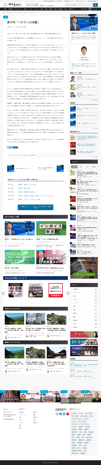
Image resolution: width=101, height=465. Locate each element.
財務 (85, 450)
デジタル (86, 418)
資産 (25, 9)
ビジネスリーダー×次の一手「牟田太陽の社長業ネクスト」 (51, 270)
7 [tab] (35, 303)
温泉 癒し (89, 437)
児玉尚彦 (91, 432)
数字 (42, 9)
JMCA (49, 462)
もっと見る (94, 99)
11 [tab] (45, 303)
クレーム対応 (84, 416)
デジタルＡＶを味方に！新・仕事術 (36, 333)
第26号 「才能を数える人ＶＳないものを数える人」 (19, 240)
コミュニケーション (77, 418)
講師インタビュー (76, 448)
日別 (74, 166)
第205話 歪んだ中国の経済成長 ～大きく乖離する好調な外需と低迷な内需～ (87, 199)
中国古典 (81, 426)
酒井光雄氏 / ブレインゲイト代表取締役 (85, 240)
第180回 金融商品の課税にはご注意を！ (86, 244)
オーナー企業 (88, 413)
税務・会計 (44, 391)
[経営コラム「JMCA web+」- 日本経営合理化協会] (14, 5)
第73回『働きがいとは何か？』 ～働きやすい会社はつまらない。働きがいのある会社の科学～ (87, 208)
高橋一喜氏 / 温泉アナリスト (14, 337)
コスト (91, 416)
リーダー (30, 9)
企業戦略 (10, 9)
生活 (66, 9)
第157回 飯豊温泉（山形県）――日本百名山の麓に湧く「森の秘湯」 (14, 330)
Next (67, 293)
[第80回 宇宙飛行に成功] (30, 396)
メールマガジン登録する (84, 274)
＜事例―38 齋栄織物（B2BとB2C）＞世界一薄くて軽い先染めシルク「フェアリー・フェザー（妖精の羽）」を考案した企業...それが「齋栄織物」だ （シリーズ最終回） (87, 237)
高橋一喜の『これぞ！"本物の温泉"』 (15, 334)
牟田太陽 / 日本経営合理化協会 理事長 (45, 273)
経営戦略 (74, 445)
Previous (3, 293)
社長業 (73, 442)
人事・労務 (84, 391)
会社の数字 (74, 432)
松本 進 (19, 155)
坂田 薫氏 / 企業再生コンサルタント (85, 176)
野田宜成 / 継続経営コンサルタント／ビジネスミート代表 (87, 212)
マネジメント (75, 424)
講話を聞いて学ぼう (77, 450)
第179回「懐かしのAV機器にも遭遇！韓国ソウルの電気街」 (35, 329)
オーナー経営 (75, 416)
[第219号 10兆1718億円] (20, 257)
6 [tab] (33, 303)
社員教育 (88, 440)
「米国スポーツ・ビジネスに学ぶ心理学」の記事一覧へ (35, 207)
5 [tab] (31, 303)
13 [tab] (49, 303)
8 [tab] (38, 303)
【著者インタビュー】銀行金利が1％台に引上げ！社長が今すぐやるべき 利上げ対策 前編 (87, 191)
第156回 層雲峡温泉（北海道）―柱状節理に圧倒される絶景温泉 (56, 329)
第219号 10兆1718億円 (12, 268)
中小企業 (87, 426)
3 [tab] (26, 303)
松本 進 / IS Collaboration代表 (12, 246)
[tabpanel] (16, 291)
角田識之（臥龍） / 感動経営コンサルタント (86, 184)
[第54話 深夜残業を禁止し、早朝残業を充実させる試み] (91, 396)
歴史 (73, 437)
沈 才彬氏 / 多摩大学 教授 (82, 202)
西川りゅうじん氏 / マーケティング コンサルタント (87, 222)
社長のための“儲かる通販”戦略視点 (15, 270)
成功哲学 (60, 9)
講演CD (85, 448)
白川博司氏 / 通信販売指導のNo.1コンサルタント (16, 273)
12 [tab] (47, 303)
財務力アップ (75, 453)
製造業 (3, 391)
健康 (5, 17)
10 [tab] (42, 303)
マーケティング (18, 9)
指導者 (79, 434)
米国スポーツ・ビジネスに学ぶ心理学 (16, 26)
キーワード (24, 391)
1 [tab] (21, 303)
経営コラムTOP (7, 412)
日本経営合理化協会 (93, 1)
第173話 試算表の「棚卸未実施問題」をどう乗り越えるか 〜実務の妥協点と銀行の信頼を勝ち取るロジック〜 (87, 174)
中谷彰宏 (74, 429)
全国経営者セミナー (69, 1)
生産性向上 (81, 440)
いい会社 (74, 413)
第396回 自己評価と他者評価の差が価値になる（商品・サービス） (87, 228)
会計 (81, 432)
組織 (46, 9)
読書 (85, 445)
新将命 (89, 434)
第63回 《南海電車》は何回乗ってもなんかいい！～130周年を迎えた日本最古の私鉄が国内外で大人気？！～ (87, 218)
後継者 (73, 434)
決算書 (78, 437)
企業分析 (86, 429)
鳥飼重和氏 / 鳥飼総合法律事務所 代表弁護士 (87, 246)
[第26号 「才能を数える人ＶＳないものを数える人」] (20, 228)
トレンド (37, 9)
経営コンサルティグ (81, 1)
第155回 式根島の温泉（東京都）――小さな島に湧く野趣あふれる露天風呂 (56, 364)
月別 (81, 166)
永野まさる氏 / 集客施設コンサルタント (85, 253)
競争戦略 (79, 442)
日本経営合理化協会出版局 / (83, 194)
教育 (55, 9)
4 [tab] (28, 303)
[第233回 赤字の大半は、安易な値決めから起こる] (51, 257)
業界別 (50, 9)
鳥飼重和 (83, 453)
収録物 (93, 166)
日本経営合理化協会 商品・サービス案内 (53, 1)
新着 (5, 9)
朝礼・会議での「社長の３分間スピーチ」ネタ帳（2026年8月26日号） (87, 182)
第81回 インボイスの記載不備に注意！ (47, 239)
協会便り (71, 9)
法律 (83, 437)
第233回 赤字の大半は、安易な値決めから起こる (50, 268)
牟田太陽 (74, 440)
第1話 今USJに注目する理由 (84, 252)
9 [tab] (40, 303)
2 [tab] (23, 303)
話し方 (80, 445)
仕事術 (80, 429)
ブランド (64, 391)
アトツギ (81, 413)
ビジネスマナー (82, 421)
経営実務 (86, 442)
